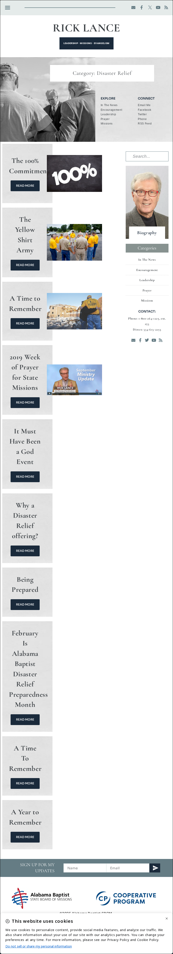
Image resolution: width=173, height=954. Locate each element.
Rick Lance (86, 28)
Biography (147, 232)
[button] (7, 7)
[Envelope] (133, 7)
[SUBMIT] (154, 867)
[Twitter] (147, 340)
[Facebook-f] (142, 7)
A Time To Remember (25, 758)
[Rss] (166, 7)
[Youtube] (158, 7)
